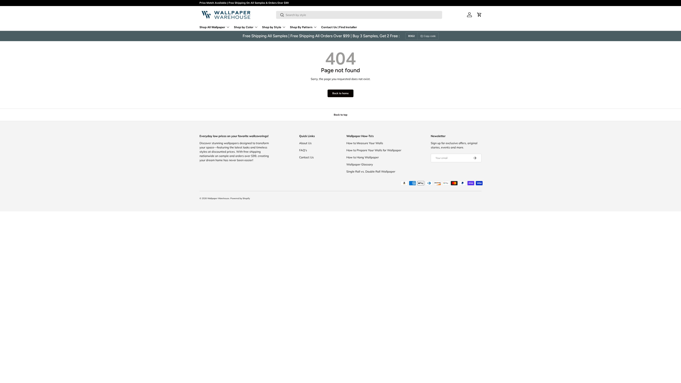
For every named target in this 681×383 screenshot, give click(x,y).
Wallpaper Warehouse (218, 198)
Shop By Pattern (301, 27)
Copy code (430, 36)
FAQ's (303, 150)
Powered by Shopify (240, 198)
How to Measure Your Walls (364, 143)
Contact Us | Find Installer (339, 27)
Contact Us (306, 157)
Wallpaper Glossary (359, 164)
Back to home (340, 93)
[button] (479, 15)
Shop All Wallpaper (212, 27)
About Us (305, 143)
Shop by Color (243, 27)
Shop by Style (271, 27)
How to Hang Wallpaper (362, 157)
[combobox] (359, 15)
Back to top (340, 114)
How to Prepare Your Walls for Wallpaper (373, 150)
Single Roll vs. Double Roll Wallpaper (370, 171)
